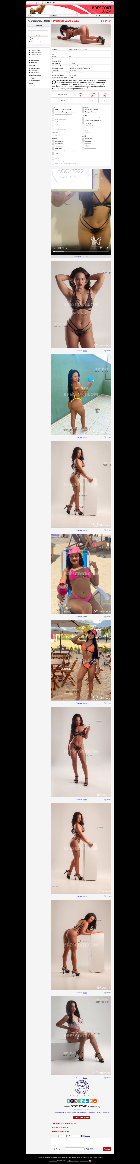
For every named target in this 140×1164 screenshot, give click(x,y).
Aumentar (79, 350)
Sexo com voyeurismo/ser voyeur (65, 163)
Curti (109, 350)
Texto (111, 16)
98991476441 (73, 49)
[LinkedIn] (87, 1101)
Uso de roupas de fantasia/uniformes (66, 151)
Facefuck (57, 156)
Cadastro (87, 1136)
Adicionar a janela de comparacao (99, 1112)
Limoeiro (80, 68)
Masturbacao (59, 143)
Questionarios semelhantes (61, 1112)
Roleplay (87, 146)
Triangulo (86, 68)
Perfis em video (36, 52)
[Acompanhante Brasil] (70, 9)
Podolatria (87, 141)
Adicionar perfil (107, 3)
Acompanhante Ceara (39, 21)
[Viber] (76, 1101)
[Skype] (83, 1101)
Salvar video (77, 256)
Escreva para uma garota (79, 1112)
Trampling (87, 132)
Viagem (57, 153)
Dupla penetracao (60, 119)
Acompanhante (59, 141)
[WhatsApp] (79, 1101)
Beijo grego (88, 123)
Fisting (57, 158)
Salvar (85, 350)
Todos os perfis (35, 50)
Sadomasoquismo (90, 148)
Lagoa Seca (72, 68)
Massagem (41, 3)
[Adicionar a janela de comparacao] (110, 21)
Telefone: (30, 16)
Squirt (86, 130)
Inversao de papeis (60, 129)
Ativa (56, 124)
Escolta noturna (36, 54)
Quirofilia (87, 143)
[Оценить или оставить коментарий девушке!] (106, 21)
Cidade (95, 16)
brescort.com (53, 1161)
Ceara (70, 52)
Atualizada (34, 62)
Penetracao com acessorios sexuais (95, 118)
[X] (72, 1101)
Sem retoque (35, 72)
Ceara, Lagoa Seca (74, 66)
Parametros (103, 16)
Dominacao (88, 138)
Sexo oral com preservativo (63, 109)
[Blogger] (91, 1101)
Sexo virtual (58, 148)
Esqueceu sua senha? (36, 40)
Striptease (58, 135)
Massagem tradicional (91, 109)
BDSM (49, 3)
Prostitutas (31, 3)
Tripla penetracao (60, 122)
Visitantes (34, 70)
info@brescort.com (73, 1161)
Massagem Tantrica (90, 112)
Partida (33, 78)
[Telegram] (68, 1101)
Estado (89, 16)
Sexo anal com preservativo (63, 114)
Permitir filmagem (60, 161)
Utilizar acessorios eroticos (92, 120)
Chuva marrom (89, 128)
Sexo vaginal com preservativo (64, 112)
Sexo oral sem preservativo (63, 117)
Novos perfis (35, 60)
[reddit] (95, 1101)
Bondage (87, 151)
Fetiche (57, 127)
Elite (54, 3)
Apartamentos (35, 80)
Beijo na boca (59, 146)
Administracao (35, 68)
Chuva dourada (89, 125)
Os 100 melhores (36, 86)
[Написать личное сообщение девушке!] (102, 21)
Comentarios (84, 1161)
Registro (32, 38)
